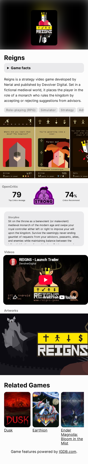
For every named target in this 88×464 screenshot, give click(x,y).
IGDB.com (67, 451)
